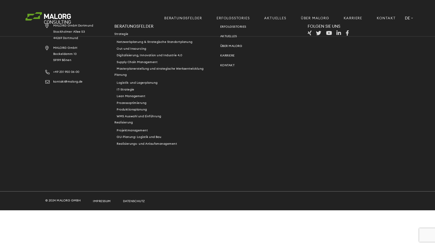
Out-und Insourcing (131, 48)
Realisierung (123, 122)
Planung (120, 75)
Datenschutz (134, 201)
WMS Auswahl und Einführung (139, 116)
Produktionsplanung (132, 109)
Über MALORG (315, 18)
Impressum (102, 201)
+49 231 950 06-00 (66, 72)
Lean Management (131, 96)
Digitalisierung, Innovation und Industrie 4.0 (149, 55)
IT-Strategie (125, 89)
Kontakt (386, 18)
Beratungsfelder (183, 18)
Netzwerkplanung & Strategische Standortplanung (155, 42)
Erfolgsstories (233, 18)
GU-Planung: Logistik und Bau (139, 137)
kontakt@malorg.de (68, 81)
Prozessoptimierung (131, 103)
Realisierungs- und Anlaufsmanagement (147, 143)
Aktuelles (275, 18)
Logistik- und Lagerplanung (137, 82)
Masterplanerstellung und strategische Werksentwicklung (160, 68)
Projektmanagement (132, 130)
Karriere (353, 18)
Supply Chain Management (137, 62)
